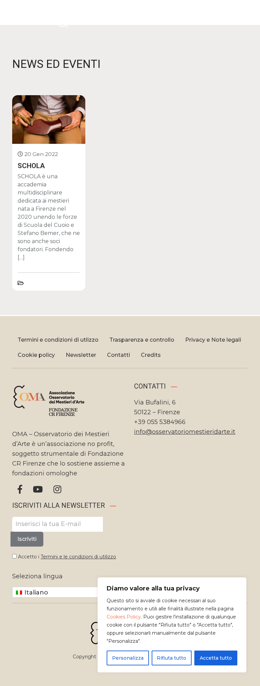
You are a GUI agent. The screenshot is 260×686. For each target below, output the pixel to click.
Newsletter (81, 355)
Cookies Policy (124, 617)
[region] (172, 624)
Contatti (118, 355)
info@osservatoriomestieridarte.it (184, 432)
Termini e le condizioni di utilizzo (78, 557)
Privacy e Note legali (213, 340)
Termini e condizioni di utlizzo (58, 340)
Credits (151, 355)
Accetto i (66, 557)
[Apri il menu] (246, 15)
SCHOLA (31, 166)
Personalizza (128, 658)
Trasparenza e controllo (141, 340)
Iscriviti (27, 539)
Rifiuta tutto (171, 658)
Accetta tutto (216, 658)
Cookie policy (36, 355)
